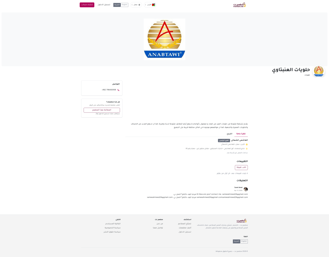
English (124, 5)
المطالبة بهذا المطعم (101, 110)
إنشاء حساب (87, 5)
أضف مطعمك (185, 228)
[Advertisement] (186, 101)
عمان (237, 144)
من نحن (160, 224)
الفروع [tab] (229, 134)
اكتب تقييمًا (241, 168)
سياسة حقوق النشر (112, 232)
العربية (117, 5)
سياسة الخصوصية (113, 228)
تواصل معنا (158, 228)
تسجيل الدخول (104, 5)
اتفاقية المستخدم (113, 224)
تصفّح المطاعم (184, 224)
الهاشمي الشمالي (227, 144)
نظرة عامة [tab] (241, 134)
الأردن (243, 144)
